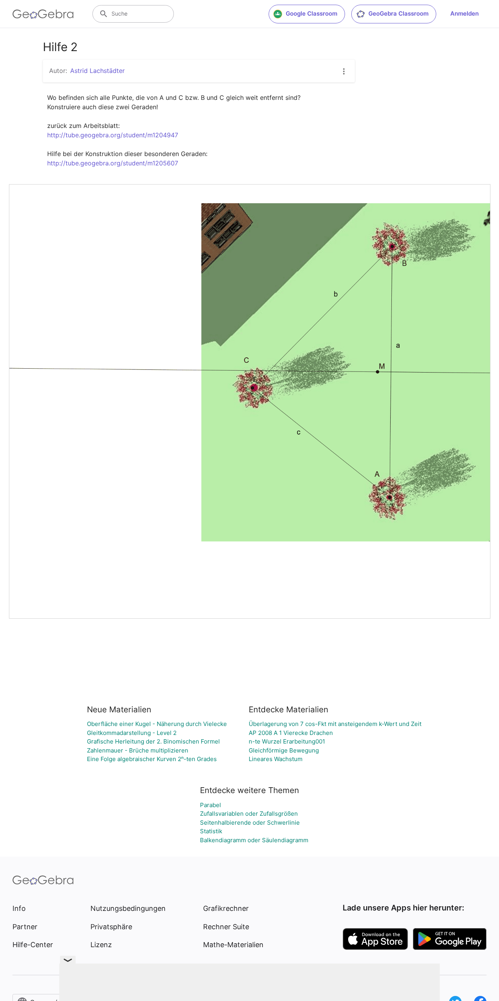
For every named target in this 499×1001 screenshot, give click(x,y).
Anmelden (464, 13)
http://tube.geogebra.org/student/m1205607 (112, 163)
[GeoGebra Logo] (43, 14)
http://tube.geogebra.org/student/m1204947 (112, 135)
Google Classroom (311, 13)
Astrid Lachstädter (97, 71)
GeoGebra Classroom (398, 13)
